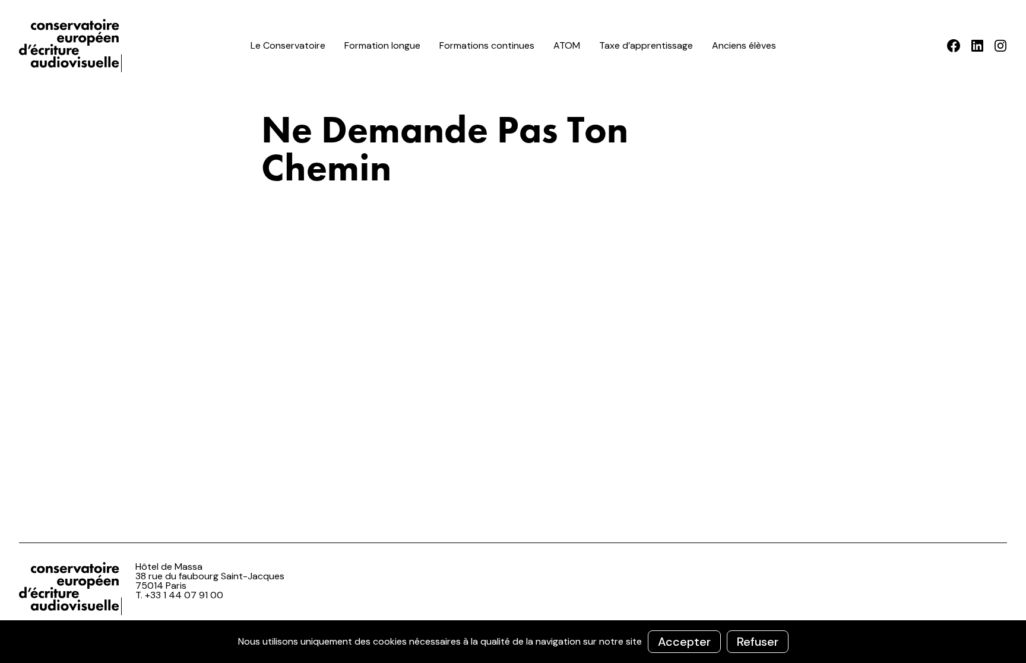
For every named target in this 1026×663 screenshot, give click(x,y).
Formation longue (382, 45)
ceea (72, 45)
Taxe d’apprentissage (646, 45)
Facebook (954, 45)
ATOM (566, 45)
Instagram (1000, 45)
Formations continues (486, 45)
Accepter (684, 641)
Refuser (757, 641)
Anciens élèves (744, 45)
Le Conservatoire (288, 45)
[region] (513, 641)
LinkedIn (977, 45)
